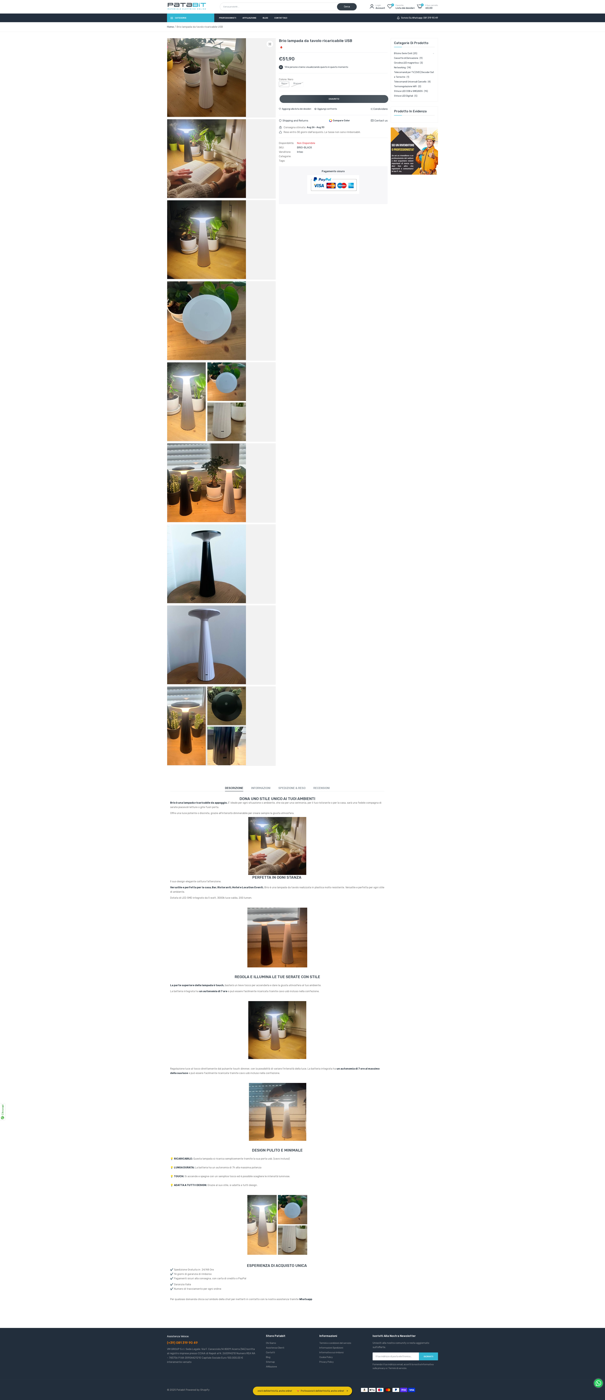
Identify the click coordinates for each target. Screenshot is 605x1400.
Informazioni (261, 788)
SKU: (281, 147)
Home (170, 26)
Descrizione (234, 788)
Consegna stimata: (295, 127)
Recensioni (321, 788)
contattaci (280, 18)
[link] (414, 151)
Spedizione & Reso (291, 788)
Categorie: (285, 156)
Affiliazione (249, 18)
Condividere (380, 108)
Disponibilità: (286, 143)
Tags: (282, 160)
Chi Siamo (271, 1343)
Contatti (270, 1352)
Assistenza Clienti (275, 1347)
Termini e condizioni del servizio (335, 1343)
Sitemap (270, 1362)
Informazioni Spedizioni (331, 1347)
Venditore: (285, 152)
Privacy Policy (326, 1362)
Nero (284, 83)
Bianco (297, 83)
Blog (265, 18)
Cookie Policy (326, 1357)
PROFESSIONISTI (227, 18)
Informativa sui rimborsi (331, 1352)
